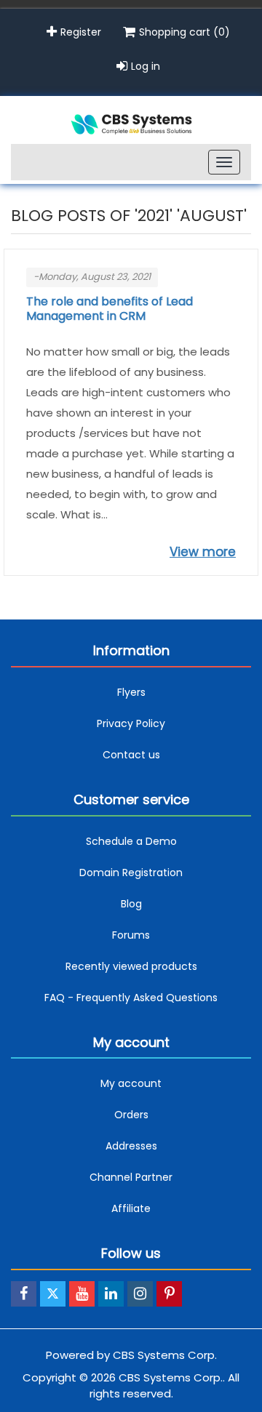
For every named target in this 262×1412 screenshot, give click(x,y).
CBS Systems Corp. (165, 1355)
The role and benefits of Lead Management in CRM (109, 309)
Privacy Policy (131, 723)
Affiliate (131, 1208)
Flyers (131, 692)
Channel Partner (131, 1177)
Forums (131, 935)
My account (131, 1083)
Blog (131, 903)
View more (203, 552)
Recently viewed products (131, 966)
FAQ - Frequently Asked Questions (131, 997)
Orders (131, 1114)
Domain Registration (131, 872)
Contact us (131, 754)
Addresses (131, 1146)
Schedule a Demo (131, 841)
